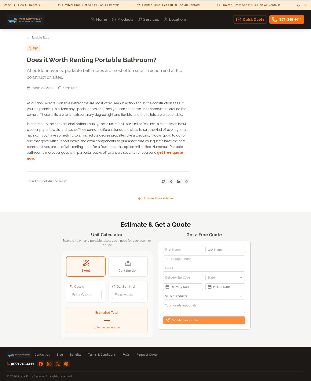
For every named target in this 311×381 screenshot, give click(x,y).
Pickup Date (221, 287)
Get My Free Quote (185, 320)
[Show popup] (242, 277)
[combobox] (225, 277)
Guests (79, 286)
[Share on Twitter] (164, 181)
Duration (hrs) (126, 286)
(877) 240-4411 (290, 19)
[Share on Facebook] (171, 181)
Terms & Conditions (102, 354)
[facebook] (40, 363)
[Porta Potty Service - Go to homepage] (25, 19)
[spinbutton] (86, 295)
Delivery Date (180, 287)
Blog (60, 354)
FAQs (126, 354)
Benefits (75, 354)
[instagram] (49, 363)
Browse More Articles (158, 198)
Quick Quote (253, 19)
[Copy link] (186, 181)
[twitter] (57, 363)
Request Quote (147, 354)
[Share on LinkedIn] (179, 181)
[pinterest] (66, 363)
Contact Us (42, 354)
